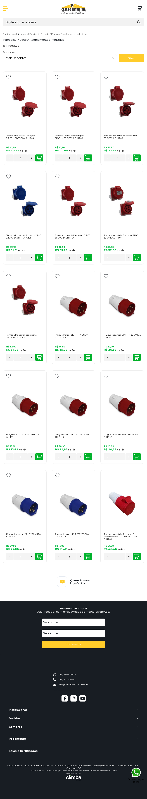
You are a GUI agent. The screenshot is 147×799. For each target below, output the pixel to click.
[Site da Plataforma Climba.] (73, 776)
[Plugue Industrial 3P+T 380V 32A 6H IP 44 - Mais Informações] (73, 400)
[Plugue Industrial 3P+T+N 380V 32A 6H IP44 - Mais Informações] (73, 300)
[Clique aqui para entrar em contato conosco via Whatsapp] (136, 775)
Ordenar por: (9, 52)
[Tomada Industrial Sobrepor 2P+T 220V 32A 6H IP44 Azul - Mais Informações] (24, 201)
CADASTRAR (73, 644)
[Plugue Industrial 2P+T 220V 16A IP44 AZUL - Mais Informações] (73, 499)
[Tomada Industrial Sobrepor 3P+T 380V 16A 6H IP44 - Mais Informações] (24, 300)
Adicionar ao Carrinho (39, 157)
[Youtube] (82, 700)
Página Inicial (10, 34)
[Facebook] (64, 700)
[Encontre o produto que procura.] (138, 22)
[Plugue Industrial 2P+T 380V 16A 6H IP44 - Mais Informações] (24, 400)
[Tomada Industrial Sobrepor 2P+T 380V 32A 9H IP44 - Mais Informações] (73, 201)
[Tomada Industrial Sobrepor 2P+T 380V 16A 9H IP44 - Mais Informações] (122, 201)
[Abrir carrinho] (139, 8)
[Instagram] (73, 700)
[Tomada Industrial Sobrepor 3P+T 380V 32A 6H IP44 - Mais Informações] (122, 101)
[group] (73, 581)
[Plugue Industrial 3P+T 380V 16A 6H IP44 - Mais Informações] (122, 400)
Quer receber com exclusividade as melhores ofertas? (73, 611)
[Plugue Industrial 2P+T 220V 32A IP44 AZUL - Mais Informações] (24, 499)
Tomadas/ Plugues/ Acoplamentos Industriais (64, 34)
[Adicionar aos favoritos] (8, 77)
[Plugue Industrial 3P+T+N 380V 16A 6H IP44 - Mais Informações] (122, 300)
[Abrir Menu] (5, 8)
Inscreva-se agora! (73, 608)
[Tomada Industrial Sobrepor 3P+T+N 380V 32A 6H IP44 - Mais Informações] (73, 101)
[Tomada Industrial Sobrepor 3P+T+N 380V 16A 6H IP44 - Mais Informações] (24, 101)
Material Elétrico (29, 34)
